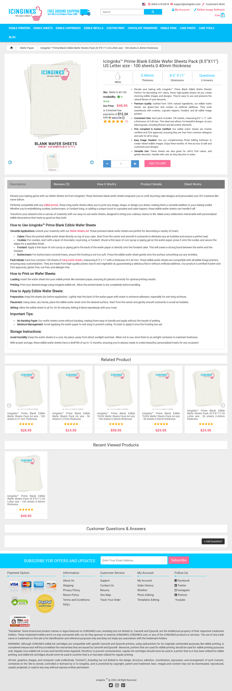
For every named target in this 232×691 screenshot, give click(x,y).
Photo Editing (145, 595)
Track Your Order (110, 599)
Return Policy (71, 595)
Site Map (105, 595)
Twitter (181, 585)
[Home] (11, 48)
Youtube (180, 599)
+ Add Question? (213, 541)
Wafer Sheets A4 (79, 231)
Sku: (105, 92)
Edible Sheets (43, 28)
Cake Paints (188, 28)
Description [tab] (18, 184)
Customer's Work (215, 4)
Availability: (109, 96)
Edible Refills (93, 28)
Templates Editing (148, 599)
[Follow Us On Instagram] (117, 685)
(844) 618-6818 (160, 4)
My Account (182, 9)
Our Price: (108, 105)
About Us (68, 580)
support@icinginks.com (187, 4)
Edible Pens (169, 28)
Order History (145, 585)
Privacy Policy (71, 590)
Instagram (183, 590)
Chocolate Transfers (142, 28)
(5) (126, 121)
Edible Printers (19, 28)
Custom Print (116, 28)
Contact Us (107, 585)
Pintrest (182, 595)
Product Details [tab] (151, 184)
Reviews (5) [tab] (62, 184)
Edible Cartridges (68, 28)
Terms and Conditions (76, 599)
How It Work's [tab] (106, 184)
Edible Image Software (210, 9)
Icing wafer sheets (72, 260)
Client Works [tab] (193, 184)
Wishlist (142, 590)
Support (105, 580)
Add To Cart (157, 163)
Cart (219, 15)
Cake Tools (206, 28)
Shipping (68, 585)
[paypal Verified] (45, 604)
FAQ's (66, 604)
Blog (12, 37)
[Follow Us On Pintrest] (123, 685)
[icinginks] (25, 13)
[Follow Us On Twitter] (111, 685)
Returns (104, 590)
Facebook (183, 580)
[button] (10, 163)
